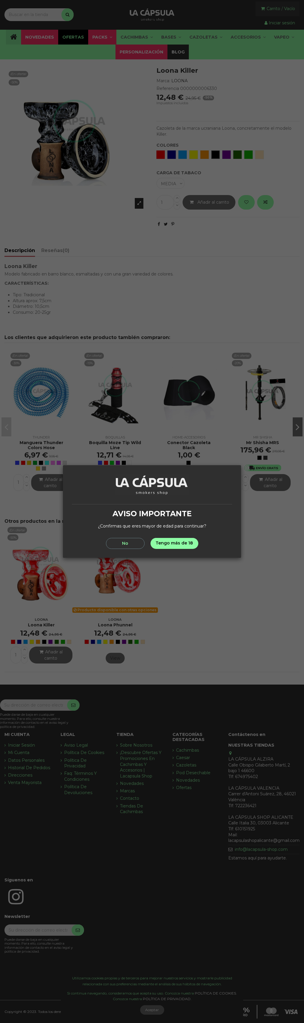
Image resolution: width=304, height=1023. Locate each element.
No (125, 543)
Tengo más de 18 (174, 543)
